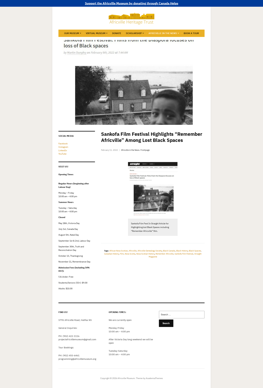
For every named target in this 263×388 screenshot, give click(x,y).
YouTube (62, 153)
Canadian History (111, 254)
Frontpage (145, 150)
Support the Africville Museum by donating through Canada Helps (131, 3)
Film (122, 254)
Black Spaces (195, 250)
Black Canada (169, 250)
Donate (116, 33)
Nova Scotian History (145, 254)
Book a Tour (191, 33)
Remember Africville (165, 254)
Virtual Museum (95, 33)
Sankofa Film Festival (184, 254)
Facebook (63, 143)
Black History (182, 250)
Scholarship (134, 33)
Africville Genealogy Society (150, 250)
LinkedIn (62, 150)
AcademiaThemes (154, 378)
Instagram (63, 147)
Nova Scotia (130, 254)
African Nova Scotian (118, 250)
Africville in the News (163, 33)
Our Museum (71, 33)
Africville (133, 250)
